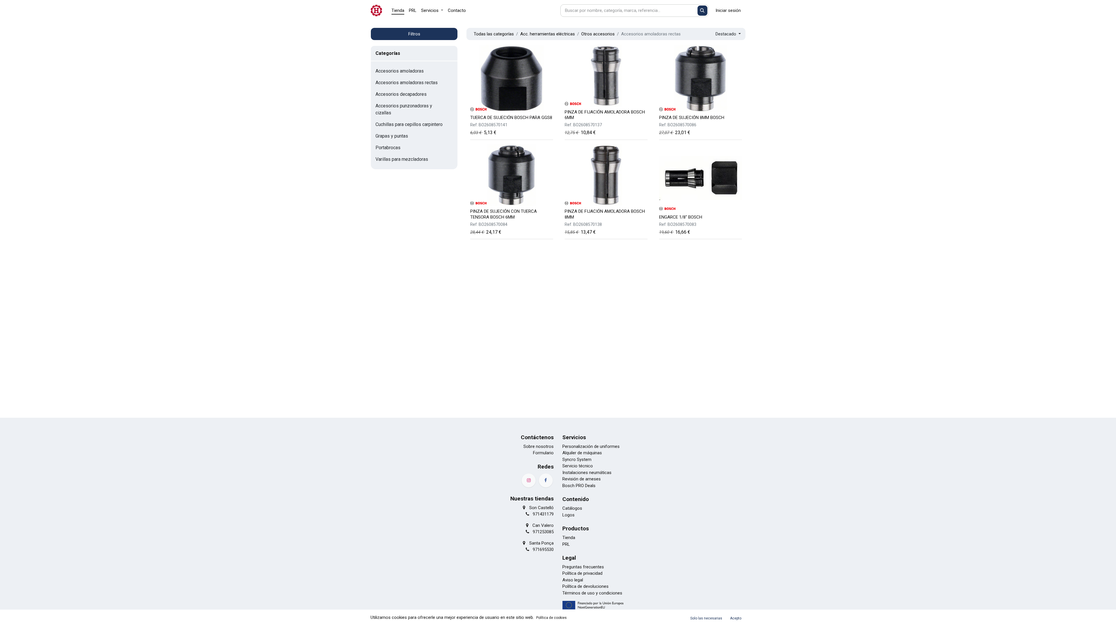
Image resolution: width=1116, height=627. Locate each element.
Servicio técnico (577, 466)
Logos (568, 515)
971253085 (543, 531)
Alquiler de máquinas (582, 452)
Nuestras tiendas (532, 498)
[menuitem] (398, 10)
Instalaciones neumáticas (586, 472)
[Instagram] (529, 480)
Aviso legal (572, 580)
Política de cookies (551, 618)
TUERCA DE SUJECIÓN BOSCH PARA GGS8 (511, 117)
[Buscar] (703, 11)
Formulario (543, 452)
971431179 (543, 514)
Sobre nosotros (538, 446)
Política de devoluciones (585, 586)
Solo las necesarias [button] (706, 618)
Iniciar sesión (728, 10)
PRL (566, 544)
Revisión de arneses (581, 479)
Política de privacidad (582, 573)
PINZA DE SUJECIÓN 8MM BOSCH (691, 117)
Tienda (568, 537)
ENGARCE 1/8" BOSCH (680, 217)
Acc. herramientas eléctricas (547, 34)
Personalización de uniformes (591, 446)
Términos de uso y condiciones (592, 593)
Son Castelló (541, 507)
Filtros (414, 34)
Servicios (574, 437)
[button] (728, 34)
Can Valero (543, 525)
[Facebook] (546, 480)
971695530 (543, 549)
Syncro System (576, 459)
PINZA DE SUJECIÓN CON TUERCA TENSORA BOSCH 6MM (503, 214)
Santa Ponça (541, 543)
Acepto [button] (735, 618)
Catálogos (572, 508)
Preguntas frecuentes (583, 567)
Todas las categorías (494, 34)
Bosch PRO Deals (578, 485)
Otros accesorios (598, 34)
